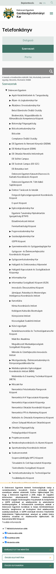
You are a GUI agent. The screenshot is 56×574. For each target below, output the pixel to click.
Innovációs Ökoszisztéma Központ (28, 287)
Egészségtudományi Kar (23, 208)
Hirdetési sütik (13, 542)
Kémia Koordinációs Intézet (24, 306)
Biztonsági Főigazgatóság (24, 123)
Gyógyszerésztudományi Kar (25, 259)
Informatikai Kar (19, 277)
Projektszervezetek (20, 437)
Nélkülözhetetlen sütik (17, 529)
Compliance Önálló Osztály (24, 138)
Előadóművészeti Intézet (23, 221)
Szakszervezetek (19, 453)
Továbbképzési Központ (23, 478)
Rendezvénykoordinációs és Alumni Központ (32, 443)
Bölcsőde (16, 133)
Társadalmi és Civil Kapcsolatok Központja (31, 463)
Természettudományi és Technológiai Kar (31, 473)
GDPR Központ (19, 241)
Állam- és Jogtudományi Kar (25, 100)
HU (40, 3)
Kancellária (17, 301)
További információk (11, 522)
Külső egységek (19, 326)
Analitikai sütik (13, 538)
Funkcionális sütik (14, 533)
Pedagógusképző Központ (24, 432)
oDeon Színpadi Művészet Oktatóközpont (31, 422)
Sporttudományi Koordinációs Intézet (29, 448)
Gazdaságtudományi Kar (23, 236)
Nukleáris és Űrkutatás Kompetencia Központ (33, 417)
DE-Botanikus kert (20, 169)
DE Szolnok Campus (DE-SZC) (25, 164)
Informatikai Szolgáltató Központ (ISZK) (30, 282)
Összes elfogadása (13, 565)
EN (44, 3)
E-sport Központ (19, 203)
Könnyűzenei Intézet (21, 316)
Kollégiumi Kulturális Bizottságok (27, 311)
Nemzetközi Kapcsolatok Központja (28, 402)
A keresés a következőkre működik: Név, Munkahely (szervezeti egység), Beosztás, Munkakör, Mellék (26, 78)
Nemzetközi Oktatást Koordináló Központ (31, 407)
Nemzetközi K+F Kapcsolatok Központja (30, 397)
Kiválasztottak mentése (16, 550)
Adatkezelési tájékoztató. (38, 516)
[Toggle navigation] (51, 13)
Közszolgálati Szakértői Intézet (26, 321)
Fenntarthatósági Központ (24, 226)
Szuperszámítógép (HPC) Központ (27, 458)
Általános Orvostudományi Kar (26, 105)
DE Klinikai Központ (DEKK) (24, 148)
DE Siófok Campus (20, 159)
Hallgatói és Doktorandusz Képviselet (29, 264)
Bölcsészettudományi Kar (23, 128)
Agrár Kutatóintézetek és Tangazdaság (30, 95)
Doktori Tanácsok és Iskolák (25, 190)
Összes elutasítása (14, 557)
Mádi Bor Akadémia (21, 339)
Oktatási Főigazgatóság (23, 427)
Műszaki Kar (17, 384)
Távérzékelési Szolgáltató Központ (28, 468)
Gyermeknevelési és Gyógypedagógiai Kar (31, 246)
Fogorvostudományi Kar (23, 231)
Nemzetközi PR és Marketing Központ (29, 412)
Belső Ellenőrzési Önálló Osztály (27, 110)
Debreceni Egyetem (17, 90)
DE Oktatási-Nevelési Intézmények (27, 153)
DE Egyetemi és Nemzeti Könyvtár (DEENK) (31, 143)
